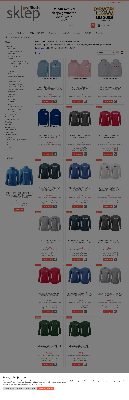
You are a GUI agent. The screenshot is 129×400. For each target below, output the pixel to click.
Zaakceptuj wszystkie (46, 388)
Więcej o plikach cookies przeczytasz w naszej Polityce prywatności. (23, 384)
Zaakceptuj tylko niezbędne (13, 388)
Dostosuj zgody (30, 388)
